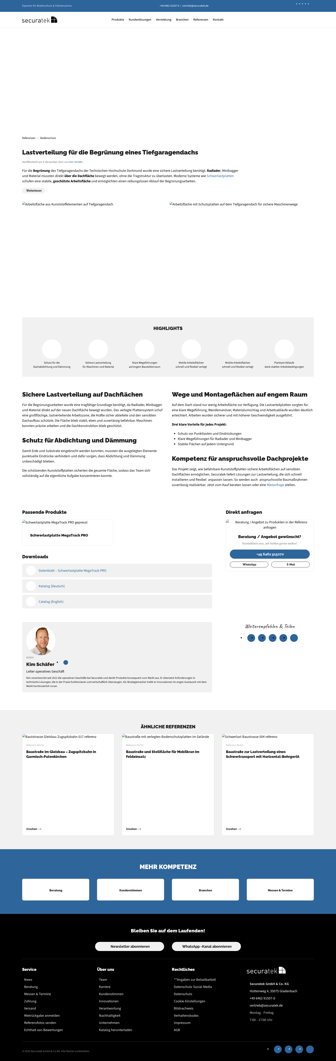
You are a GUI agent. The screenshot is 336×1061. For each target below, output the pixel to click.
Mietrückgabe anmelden (42, 1015)
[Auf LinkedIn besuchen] (65, 662)
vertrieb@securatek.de (195, 6)
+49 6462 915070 (270, 554)
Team (103, 979)
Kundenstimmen (111, 994)
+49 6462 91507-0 (169, 6)
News (28, 979)
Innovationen (109, 1001)
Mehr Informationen (167, 102)
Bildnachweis (183, 1008)
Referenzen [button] (200, 19)
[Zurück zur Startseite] (39, 19)
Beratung (31, 986)
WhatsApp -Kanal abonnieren (207, 946)
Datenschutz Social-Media (193, 986)
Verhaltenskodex (186, 1015)
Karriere (104, 986)
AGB (177, 1030)
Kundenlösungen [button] (140, 19)
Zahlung (30, 1001)
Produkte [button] (118, 19)
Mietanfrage (275, 485)
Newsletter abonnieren (130, 946)
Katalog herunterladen (115, 1030)
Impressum (182, 1022)
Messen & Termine (37, 994)
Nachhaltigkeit (109, 1015)
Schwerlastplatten (220, 176)
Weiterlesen (34, 190)
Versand (30, 1008)
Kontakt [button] (218, 19)
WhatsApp (249, 564)
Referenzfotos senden (40, 1022)
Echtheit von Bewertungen (43, 1030)
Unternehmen (109, 1022)
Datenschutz (183, 994)
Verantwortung (110, 1008)
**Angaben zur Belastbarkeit (195, 979)
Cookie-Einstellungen (189, 1001)
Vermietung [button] (163, 19)
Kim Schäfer (76, 162)
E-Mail (291, 564)
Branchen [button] (182, 19)
